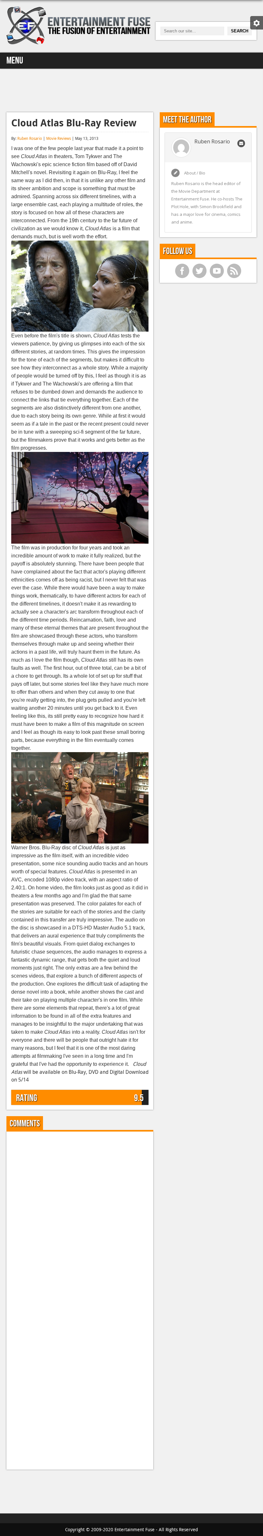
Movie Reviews (58, 138)
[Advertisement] (131, 89)
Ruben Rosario (29, 138)
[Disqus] (79, 1216)
